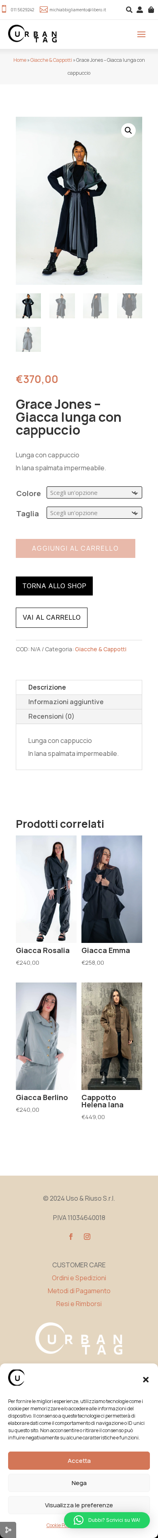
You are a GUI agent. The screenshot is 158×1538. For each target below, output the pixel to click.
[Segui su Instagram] (87, 1236)
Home (19, 60)
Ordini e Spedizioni (79, 1277)
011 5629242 (22, 10)
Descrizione (47, 687)
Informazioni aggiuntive (66, 701)
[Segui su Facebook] (70, 1236)
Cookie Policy (60, 1525)
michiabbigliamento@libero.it (77, 10)
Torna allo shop (54, 586)
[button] (146, 1380)
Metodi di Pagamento (79, 1290)
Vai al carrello (52, 617)
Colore (28, 493)
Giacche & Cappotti (51, 60)
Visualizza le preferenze (79, 1505)
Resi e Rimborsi (79, 1303)
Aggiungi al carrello (75, 548)
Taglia (27, 513)
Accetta (79, 1460)
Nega (79, 1483)
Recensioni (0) (51, 716)
